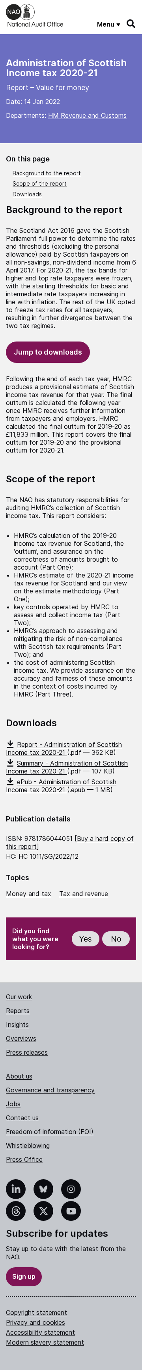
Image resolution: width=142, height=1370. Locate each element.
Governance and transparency (50, 1090)
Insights (17, 1024)
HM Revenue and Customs (87, 115)
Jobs (13, 1104)
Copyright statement (36, 1312)
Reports (18, 1011)
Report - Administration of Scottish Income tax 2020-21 (64, 748)
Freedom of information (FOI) (49, 1132)
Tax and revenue (83, 894)
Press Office (24, 1159)
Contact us (22, 1118)
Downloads (27, 194)
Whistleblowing (28, 1145)
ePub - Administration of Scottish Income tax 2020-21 (61, 786)
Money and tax (28, 894)
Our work (19, 997)
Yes (85, 939)
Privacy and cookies (35, 1322)
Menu (105, 24)
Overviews (21, 1038)
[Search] (131, 24)
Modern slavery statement (45, 1342)
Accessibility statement (40, 1332)
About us (19, 1076)
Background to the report (47, 173)
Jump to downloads (48, 352)
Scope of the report (40, 183)
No (116, 939)
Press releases (27, 1052)
